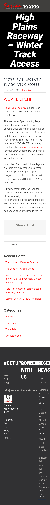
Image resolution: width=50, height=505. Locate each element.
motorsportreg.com (32, 147)
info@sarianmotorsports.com (20, 390)
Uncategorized (13, 335)
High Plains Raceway (15, 107)
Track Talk (10, 329)
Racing (9, 316)
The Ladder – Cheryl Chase (19, 268)
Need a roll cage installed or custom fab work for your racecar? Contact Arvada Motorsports (24, 279)
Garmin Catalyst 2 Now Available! (23, 298)
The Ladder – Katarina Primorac (22, 262)
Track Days (27, 90)
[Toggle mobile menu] (45, 4)
